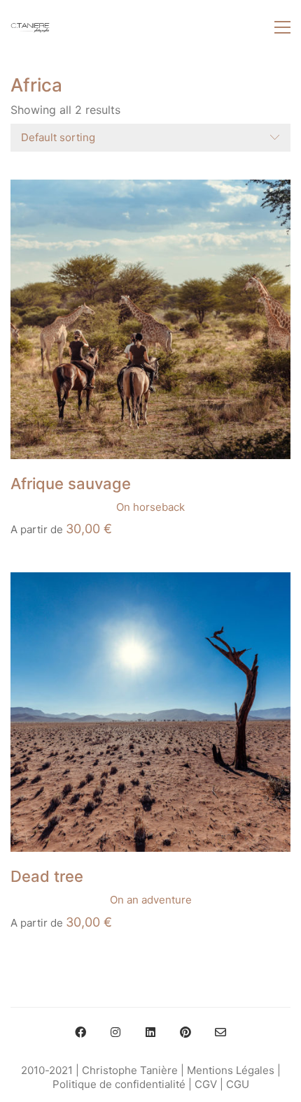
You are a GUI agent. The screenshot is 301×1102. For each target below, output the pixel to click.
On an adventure (151, 899)
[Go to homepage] (30, 27)
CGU (237, 1084)
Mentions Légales (230, 1070)
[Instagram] (116, 1032)
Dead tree (46, 876)
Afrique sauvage (70, 483)
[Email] (220, 1032)
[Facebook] (80, 1032)
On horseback (150, 507)
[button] (282, 27)
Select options (46, 507)
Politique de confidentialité (119, 1084)
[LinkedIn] (150, 1032)
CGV (206, 1084)
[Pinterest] (186, 1032)
